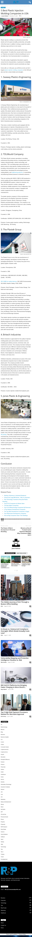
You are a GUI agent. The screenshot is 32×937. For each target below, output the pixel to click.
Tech (29, 519)
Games (2, 769)
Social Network (4, 834)
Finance (2, 764)
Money (2, 804)
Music (2, 806)
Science (2, 831)
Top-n (2, 851)
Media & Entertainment (6, 802)
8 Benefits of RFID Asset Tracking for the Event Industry (16, 564)
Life (1, 797)
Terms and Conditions (12, 934)
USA (2, 520)
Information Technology (6, 784)
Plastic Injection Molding (21, 519)
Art (1, 724)
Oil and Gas (3, 814)
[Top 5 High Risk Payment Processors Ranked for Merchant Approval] (16, 702)
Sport (2, 839)
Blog (2, 732)
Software (3, 836)
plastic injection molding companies (14, 70)
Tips (2, 849)
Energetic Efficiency (5, 759)
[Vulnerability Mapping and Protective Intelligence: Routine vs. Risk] (16, 648)
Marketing (3, 799)
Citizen (2, 744)
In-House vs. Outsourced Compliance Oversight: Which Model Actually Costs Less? (15, 631)
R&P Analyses (4, 826)
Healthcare (3, 774)
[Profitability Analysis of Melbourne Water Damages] (26, 559)
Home (2, 5)
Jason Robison (5, 16)
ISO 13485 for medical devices (9, 281)
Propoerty (3, 824)
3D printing (3, 434)
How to (2, 779)
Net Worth (3, 809)
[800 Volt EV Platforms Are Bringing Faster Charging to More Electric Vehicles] (16, 675)
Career (2, 742)
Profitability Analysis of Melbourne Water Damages (26, 564)
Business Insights (5, 737)
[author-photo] (16, 543)
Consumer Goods (5, 747)
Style (2, 844)
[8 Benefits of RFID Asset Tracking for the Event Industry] (16, 559)
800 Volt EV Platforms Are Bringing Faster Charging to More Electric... (14, 686)
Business (6, 5)
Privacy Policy (22, 934)
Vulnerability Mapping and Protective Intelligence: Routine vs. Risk (15, 659)
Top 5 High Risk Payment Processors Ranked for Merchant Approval (14, 713)
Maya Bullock (4, 689)
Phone (2, 819)
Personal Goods (4, 816)
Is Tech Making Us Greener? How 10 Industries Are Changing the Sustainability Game (5, 565)
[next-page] (17, 570)
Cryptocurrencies (4, 749)
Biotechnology (4, 727)
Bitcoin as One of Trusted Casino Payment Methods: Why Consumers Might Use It (24, 531)
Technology (3, 846)
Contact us (3, 925)
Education (3, 757)
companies (7, 519)
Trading (2, 854)
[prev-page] (15, 570)
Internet (2, 789)
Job (1, 792)
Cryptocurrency (4, 752)
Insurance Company (5, 787)
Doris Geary (3, 716)
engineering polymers (17, 172)
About (2, 922)
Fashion (2, 762)
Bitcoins (2, 729)
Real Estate (3, 829)
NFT (2, 811)
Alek (2, 606)
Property (3, 821)
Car (1, 739)
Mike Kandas (4, 662)
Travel (2, 856)
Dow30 (2, 754)
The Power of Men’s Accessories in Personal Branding (8, 529)
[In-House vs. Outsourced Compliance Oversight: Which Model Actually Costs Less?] (16, 619)
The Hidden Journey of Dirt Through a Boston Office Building (15, 603)
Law (2, 794)
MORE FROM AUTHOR (21, 553)
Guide (2, 772)
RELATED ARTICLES (10, 553)
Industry (12, 519)
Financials (3, 767)
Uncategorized (4, 859)
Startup (2, 841)
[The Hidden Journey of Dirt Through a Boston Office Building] (16, 587)
